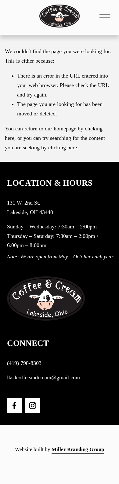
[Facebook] (14, 405)
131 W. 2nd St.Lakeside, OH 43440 (30, 207)
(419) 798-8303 (24, 363)
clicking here (62, 147)
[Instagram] (32, 405)
